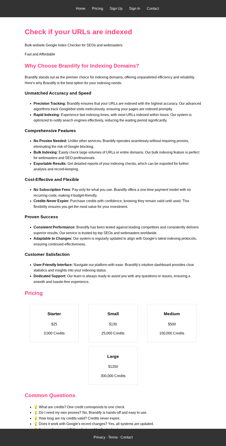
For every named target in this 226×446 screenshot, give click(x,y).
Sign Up (116, 8)
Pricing (97, 8)
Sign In (134, 8)
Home (80, 8)
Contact (153, 8)
